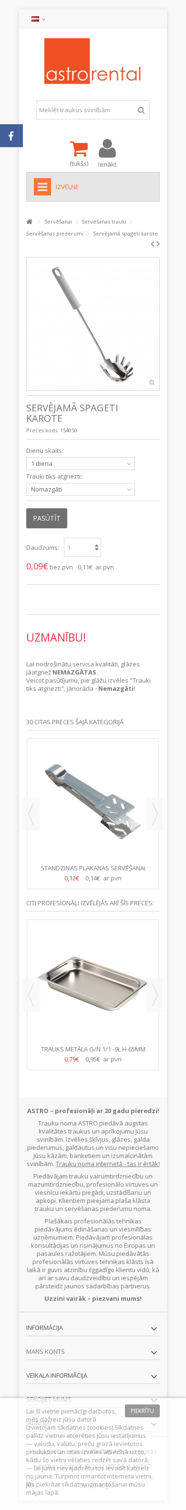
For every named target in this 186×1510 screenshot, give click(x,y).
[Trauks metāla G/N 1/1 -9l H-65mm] (93, 983)
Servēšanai (58, 221)
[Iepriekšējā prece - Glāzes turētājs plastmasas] (152, 243)
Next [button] (155, 814)
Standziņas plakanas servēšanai (93, 868)
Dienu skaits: (45, 451)
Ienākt (107, 163)
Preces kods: (42, 430)
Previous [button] (31, 814)
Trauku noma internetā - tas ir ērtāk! (108, 1163)
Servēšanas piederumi (54, 233)
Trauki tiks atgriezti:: (55, 476)
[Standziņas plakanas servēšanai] (93, 802)
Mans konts (45, 1351)
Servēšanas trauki (104, 221)
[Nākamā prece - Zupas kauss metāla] (158, 243)
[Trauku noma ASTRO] (93, 62)
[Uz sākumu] (29, 222)
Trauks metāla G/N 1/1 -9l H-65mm (93, 1049)
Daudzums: (42, 547)
